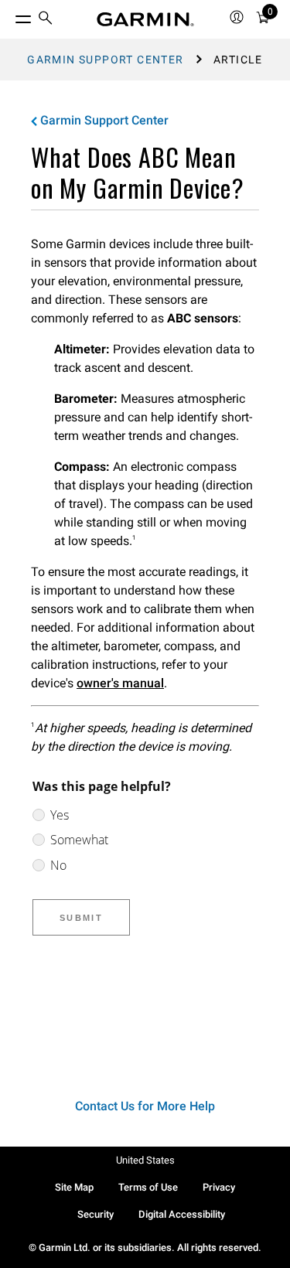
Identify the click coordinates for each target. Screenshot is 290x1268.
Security (95, 1214)
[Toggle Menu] (9, 15)
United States (145, 1160)
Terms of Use (148, 1187)
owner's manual (120, 683)
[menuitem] (45, 19)
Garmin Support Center (105, 59)
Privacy (219, 1187)
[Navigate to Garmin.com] (145, 19)
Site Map (74, 1187)
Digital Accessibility (181, 1214)
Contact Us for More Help (145, 1106)
